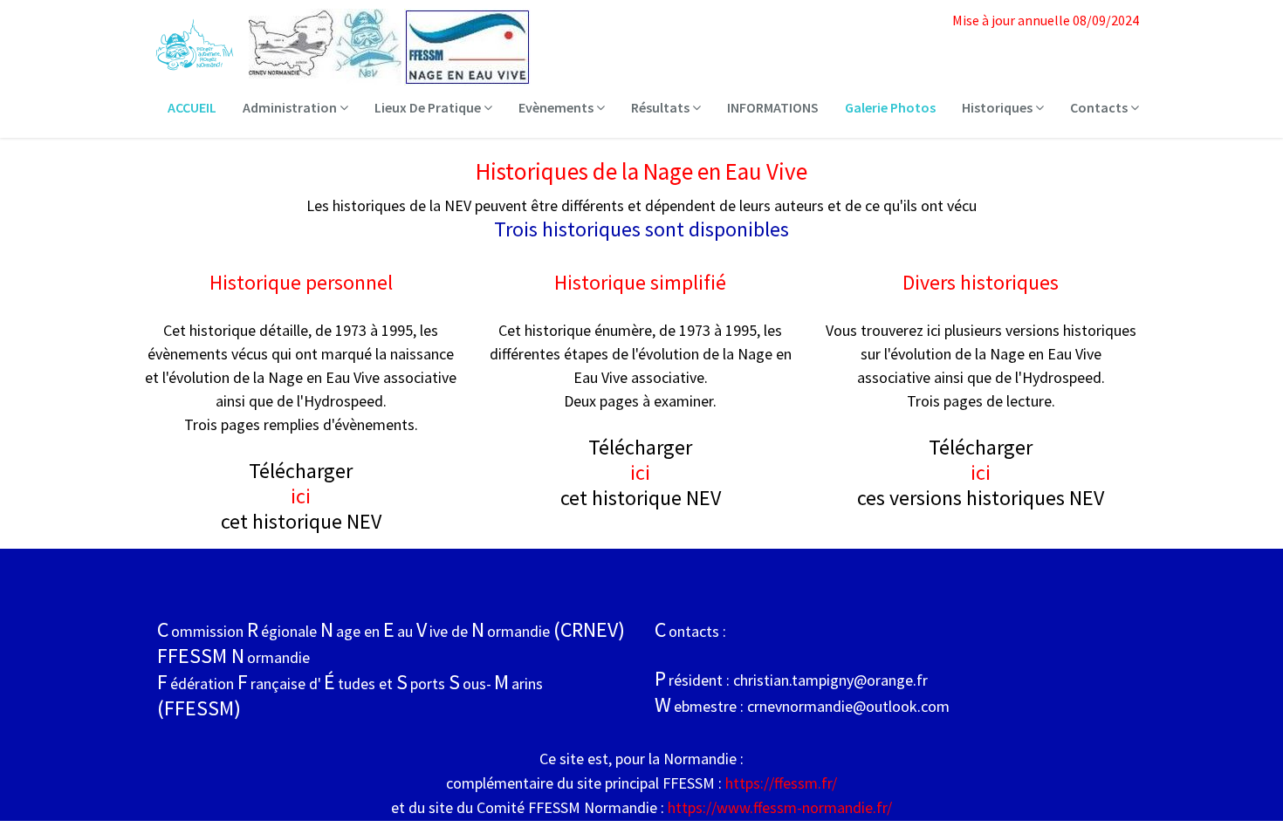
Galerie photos (890, 107)
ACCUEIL (192, 107)
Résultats (661, 107)
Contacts (1100, 107)
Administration (291, 107)
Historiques (998, 107)
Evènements (557, 107)
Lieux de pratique (429, 107)
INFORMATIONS (773, 107)
